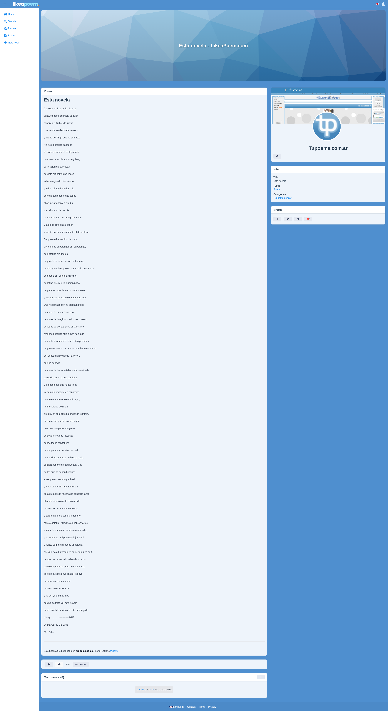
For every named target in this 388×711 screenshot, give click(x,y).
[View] (59, 664)
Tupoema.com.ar (282, 198)
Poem (276, 189)
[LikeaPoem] (26, 4)
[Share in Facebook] (277, 219)
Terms (202, 707)
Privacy (212, 707)
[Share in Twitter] (288, 219)
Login (140, 689)
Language (178, 707)
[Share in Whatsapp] (298, 219)
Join (151, 689)
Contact (191, 707)
